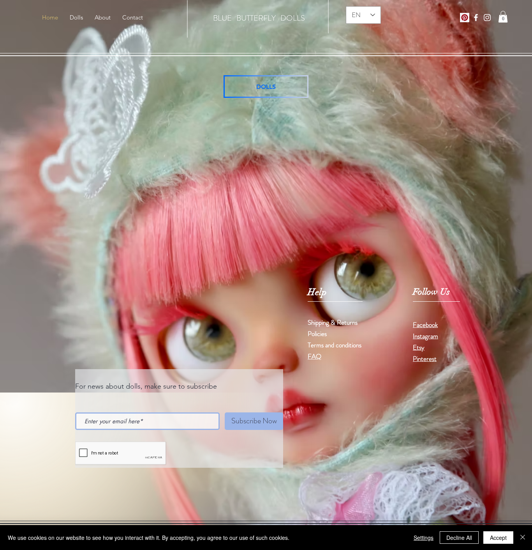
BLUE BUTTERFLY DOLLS (259, 18)
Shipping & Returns (333, 322)
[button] (503, 17)
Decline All (459, 537)
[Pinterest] (464, 17)
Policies (317, 333)
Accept (498, 537)
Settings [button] (423, 537)
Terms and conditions (334, 345)
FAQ (314, 356)
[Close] (522, 537)
